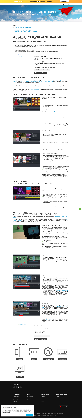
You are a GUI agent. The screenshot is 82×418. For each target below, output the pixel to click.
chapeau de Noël (56, 111)
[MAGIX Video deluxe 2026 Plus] (25, 60)
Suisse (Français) (64, 406)
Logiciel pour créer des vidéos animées (42, 69)
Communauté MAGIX (31, 398)
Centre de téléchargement (17, 399)
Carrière (42, 399)
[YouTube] (14, 387)
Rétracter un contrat (60, 413)
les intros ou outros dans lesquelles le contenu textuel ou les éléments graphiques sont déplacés (37, 81)
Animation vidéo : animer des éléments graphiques (22, 30)
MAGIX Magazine (30, 396)
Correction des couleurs (48, 359)
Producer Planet (30, 399)
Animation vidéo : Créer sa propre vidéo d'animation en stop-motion (25, 31)
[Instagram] (16, 387)
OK (29, 414)
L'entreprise (43, 396)
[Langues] (68, 4)
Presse (42, 401)
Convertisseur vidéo (62, 359)
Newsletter (43, 398)
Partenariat (15, 401)
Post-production (19, 376)
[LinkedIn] (19, 387)
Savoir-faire (15, 398)
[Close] (32, 406)
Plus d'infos (57, 396)
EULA (49, 413)
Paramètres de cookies (44, 413)
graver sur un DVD (49, 319)
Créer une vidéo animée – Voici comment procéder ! (22, 27)
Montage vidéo (19, 359)
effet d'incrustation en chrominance (62, 290)
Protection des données (37, 413)
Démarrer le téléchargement (41, 72)
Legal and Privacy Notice (6, 412)
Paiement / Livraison (53, 413)
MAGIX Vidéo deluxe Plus (35, 89)
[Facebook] (21, 387)
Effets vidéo (34, 359)
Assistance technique (16, 396)
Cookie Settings (21, 414)
